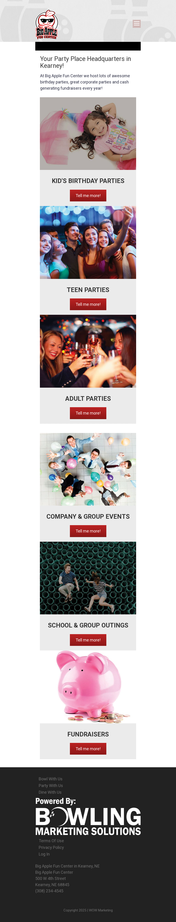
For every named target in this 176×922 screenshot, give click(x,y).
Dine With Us (50, 792)
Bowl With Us (51, 778)
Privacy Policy (51, 847)
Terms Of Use (51, 840)
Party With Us (51, 785)
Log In (44, 854)
